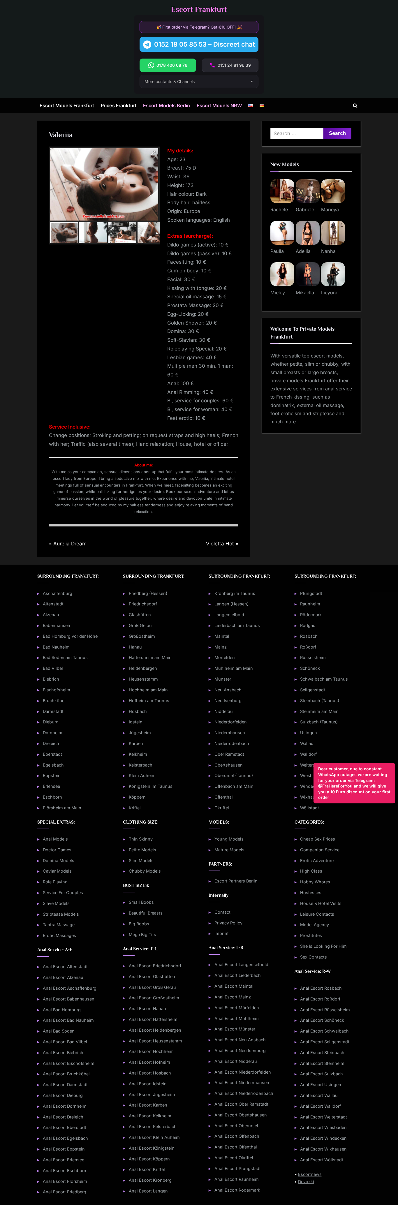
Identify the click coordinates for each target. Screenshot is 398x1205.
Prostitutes (311, 935)
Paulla (277, 251)
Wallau (307, 743)
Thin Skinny (141, 838)
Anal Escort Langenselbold (241, 964)
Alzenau (51, 614)
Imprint (221, 933)
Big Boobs (139, 923)
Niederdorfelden (230, 721)
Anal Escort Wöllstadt (321, 1159)
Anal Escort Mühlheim (236, 1018)
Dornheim (52, 732)
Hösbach (138, 711)
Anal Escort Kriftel (147, 1169)
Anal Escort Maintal (233, 986)
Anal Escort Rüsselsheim (325, 1009)
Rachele (279, 209)
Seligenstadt (312, 689)
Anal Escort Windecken (323, 1138)
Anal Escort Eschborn (64, 1170)
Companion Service (319, 849)
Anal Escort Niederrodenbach (243, 1093)
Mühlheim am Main (233, 668)
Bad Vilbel (53, 668)
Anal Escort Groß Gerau (152, 987)
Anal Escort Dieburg (63, 1095)
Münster (222, 679)
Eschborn (52, 796)
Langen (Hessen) (231, 603)
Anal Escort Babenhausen (68, 998)
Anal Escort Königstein (152, 1148)
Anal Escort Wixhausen (323, 1148)
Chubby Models (145, 870)
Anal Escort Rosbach (321, 988)
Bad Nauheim (56, 646)
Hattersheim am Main (150, 657)
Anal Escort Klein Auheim (154, 1137)
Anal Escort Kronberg (150, 1180)
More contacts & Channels (170, 81)
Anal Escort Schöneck (322, 1020)
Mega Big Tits (142, 934)
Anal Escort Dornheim (65, 1106)
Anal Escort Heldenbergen (155, 1030)
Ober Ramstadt (229, 754)
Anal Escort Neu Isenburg (240, 1050)
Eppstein (52, 775)
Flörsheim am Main (62, 807)
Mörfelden (224, 657)
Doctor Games (57, 849)
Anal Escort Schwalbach (324, 1030)
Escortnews (310, 1174)
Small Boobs (141, 902)
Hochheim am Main (148, 689)
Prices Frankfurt (119, 105)
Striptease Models (61, 914)
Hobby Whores (315, 881)
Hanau (135, 646)
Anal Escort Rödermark (237, 1190)
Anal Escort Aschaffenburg (69, 988)
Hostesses (310, 892)
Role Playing (55, 881)
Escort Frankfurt (199, 9)
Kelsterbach (140, 764)
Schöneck (310, 668)
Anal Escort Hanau (147, 1008)
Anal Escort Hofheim (149, 1062)
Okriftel (221, 807)
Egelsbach (53, 764)
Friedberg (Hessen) (148, 593)
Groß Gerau (140, 625)
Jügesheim (140, 732)
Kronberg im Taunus (234, 593)
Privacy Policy (228, 922)
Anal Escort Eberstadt (64, 1127)
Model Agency (314, 924)
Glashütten (140, 614)
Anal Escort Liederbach (237, 975)
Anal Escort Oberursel (236, 1125)
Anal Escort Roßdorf (320, 998)
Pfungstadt (311, 593)
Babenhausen (56, 625)
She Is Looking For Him (323, 946)
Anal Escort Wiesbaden (323, 1127)
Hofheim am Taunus (149, 700)
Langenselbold (229, 614)
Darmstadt (53, 711)
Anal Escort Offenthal (235, 1146)
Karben (136, 743)
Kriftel (135, 807)
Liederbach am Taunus (237, 625)
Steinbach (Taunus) (319, 700)
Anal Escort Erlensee (63, 1159)
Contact (222, 912)
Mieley (277, 292)
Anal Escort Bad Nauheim (68, 1020)
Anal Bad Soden (59, 1030)
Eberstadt (52, 754)
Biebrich (51, 679)
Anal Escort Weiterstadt (323, 1116)
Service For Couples (63, 892)
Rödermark (311, 614)
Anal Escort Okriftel (233, 1157)
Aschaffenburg (57, 593)
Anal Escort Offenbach (236, 1136)
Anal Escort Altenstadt (65, 966)
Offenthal (223, 796)
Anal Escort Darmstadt (65, 1084)
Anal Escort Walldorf (320, 1106)
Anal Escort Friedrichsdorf (155, 965)
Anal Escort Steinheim (322, 1063)
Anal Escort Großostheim (154, 997)
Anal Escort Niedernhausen (241, 1082)
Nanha (328, 251)
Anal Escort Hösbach (150, 1072)
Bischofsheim (56, 689)
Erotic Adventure (317, 860)
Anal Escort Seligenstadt (324, 1041)
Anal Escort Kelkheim (150, 1115)
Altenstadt (53, 603)
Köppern (137, 796)
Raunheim (310, 603)
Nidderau (223, 711)
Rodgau (308, 625)
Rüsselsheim (313, 657)
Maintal (221, 636)
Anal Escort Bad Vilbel (65, 1041)
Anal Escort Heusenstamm (155, 1040)
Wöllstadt (309, 807)
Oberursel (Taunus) (233, 775)
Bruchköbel (54, 700)
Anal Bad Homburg (62, 1009)
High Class (311, 870)
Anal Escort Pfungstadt (237, 1168)
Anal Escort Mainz (232, 996)
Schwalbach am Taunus (324, 679)
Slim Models (141, 860)
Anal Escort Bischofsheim (68, 1063)
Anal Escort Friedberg (64, 1191)
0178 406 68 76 (171, 65)
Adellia (303, 251)
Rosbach (309, 636)
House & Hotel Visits (320, 903)
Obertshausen (228, 764)
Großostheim (142, 636)
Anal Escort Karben (148, 1104)
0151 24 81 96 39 (234, 65)
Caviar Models (57, 870)
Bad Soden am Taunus (65, 657)
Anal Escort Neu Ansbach (240, 1039)
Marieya (330, 209)
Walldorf (308, 754)
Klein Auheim (142, 775)
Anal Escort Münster (234, 1028)
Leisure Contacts (317, 914)
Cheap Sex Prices (317, 838)
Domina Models (58, 860)
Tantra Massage (59, 924)
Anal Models (55, 838)
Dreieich (51, 743)
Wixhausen (311, 796)
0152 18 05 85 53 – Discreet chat (204, 44)
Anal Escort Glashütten (152, 976)
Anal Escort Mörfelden (236, 1007)
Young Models (229, 838)
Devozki (306, 1181)
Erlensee (51, 786)
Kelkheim (138, 754)
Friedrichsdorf (143, 603)
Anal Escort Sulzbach (321, 1073)
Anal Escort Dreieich (63, 1116)
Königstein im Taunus (150, 786)
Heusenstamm (143, 679)
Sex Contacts (313, 956)
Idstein (135, 721)
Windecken (311, 786)
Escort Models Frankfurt (67, 105)
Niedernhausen (229, 732)
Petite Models (142, 849)
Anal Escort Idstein (148, 1083)
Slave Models (56, 903)
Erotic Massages (59, 935)
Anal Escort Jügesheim (152, 1094)
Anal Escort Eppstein (64, 1148)
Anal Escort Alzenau (63, 977)
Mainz (220, 646)
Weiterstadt (311, 764)
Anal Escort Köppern (149, 1158)
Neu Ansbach (228, 689)
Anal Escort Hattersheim (153, 1019)
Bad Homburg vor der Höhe (70, 636)
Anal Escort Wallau (319, 1095)
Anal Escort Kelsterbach (153, 1126)
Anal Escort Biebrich (63, 1052)
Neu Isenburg (228, 700)
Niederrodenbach (231, 743)
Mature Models (229, 849)
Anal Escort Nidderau (235, 1061)
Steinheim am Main (319, 711)
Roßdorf (308, 646)
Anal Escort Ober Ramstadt (241, 1104)
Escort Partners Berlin (236, 880)
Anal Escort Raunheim (236, 1179)
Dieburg (51, 721)
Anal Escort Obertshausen (240, 1114)
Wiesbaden (311, 775)
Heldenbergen (143, 668)
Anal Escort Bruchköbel (66, 1073)
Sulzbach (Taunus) (319, 721)
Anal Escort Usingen (320, 1084)
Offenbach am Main (233, 786)
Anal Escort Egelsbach (65, 1138)
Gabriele (305, 209)
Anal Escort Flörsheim (65, 1181)
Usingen (308, 732)
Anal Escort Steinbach (322, 1052)
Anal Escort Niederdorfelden (242, 1072)
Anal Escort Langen (148, 1190)
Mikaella (305, 292)
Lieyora (329, 292)
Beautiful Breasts (146, 912)
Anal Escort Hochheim (151, 1051)
